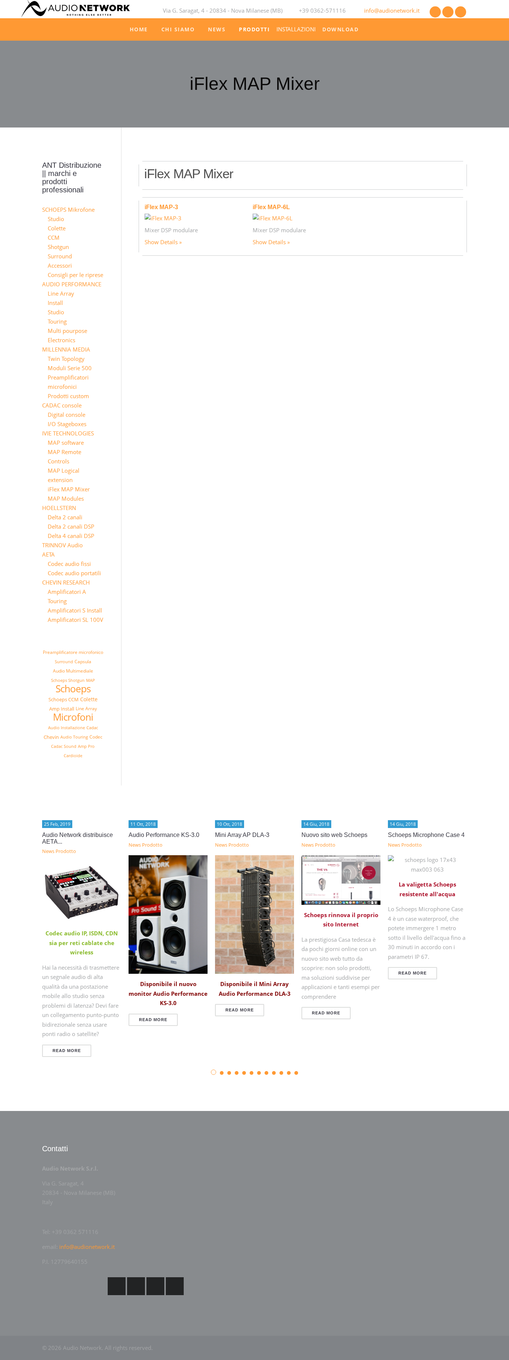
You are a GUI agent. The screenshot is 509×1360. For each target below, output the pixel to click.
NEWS (216, 29)
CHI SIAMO (178, 29)
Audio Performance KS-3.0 (164, 835)
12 (296, 1073)
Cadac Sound (63, 746)
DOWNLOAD (340, 29)
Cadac (92, 727)
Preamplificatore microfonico (73, 652)
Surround (64, 661)
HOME (139, 29)
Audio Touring (74, 737)
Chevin (51, 737)
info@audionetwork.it (392, 10)
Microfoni (73, 717)
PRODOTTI (254, 29)
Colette (89, 699)
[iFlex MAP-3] (163, 217)
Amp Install (61, 708)
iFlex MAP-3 (161, 207)
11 (289, 1073)
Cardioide (73, 755)
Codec (95, 737)
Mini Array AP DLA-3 (242, 835)
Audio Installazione (66, 727)
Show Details (161, 242)
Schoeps (73, 688)
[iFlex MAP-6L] (273, 217)
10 (281, 1073)
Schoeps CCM (63, 699)
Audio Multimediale (73, 671)
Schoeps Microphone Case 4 (426, 835)
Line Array (86, 708)
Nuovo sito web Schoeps (334, 835)
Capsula (83, 661)
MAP (90, 680)
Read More (67, 1050)
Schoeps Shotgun (68, 680)
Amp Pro (86, 746)
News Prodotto (59, 851)
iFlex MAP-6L (271, 207)
